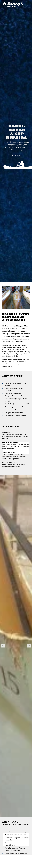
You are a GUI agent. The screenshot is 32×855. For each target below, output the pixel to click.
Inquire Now (16, 155)
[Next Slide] (29, 645)
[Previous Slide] (3, 645)
